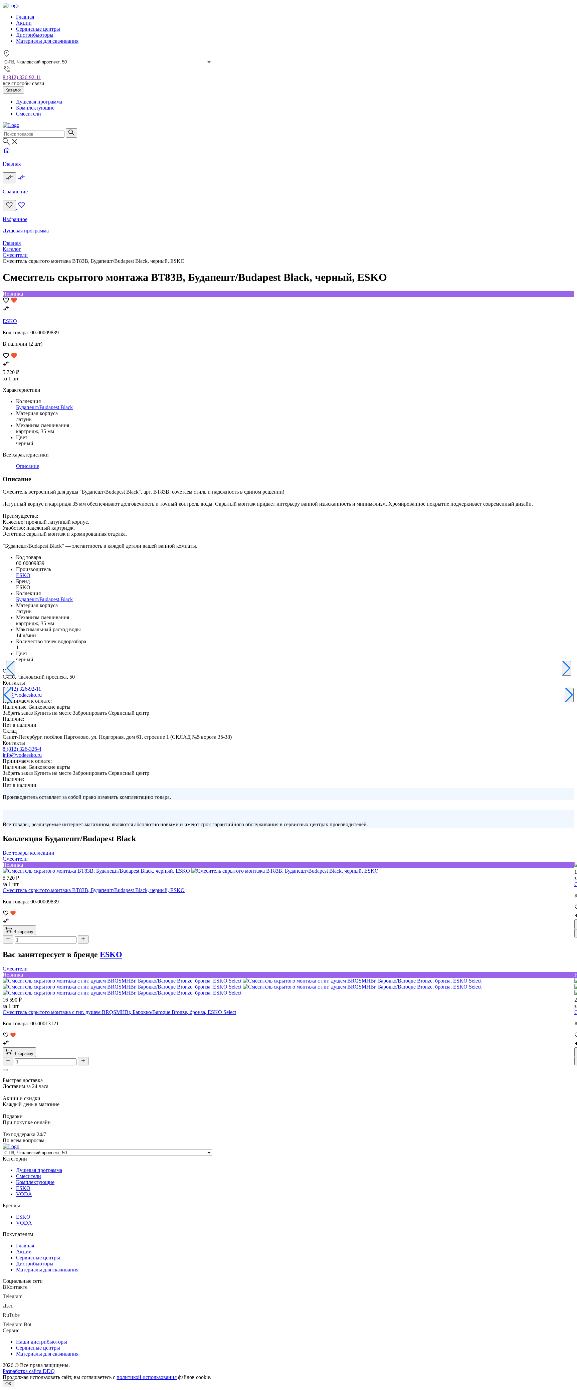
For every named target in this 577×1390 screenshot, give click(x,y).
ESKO (10, 321)
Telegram (12, 1296)
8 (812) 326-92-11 (22, 77)
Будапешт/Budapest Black (44, 407)
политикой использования (147, 1377)
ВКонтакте (15, 1287)
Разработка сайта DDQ (29, 1371)
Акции (24, 23)
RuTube (11, 1315)
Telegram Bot (17, 1324)
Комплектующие (35, 108)
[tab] (27, 466)
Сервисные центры (38, 29)
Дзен (8, 1306)
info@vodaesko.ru (22, 695)
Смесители (28, 114)
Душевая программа (39, 102)
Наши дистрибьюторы (41, 1342)
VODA (24, 1194)
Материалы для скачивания (47, 41)
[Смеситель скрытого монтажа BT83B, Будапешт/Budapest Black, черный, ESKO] (191, 871)
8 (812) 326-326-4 (22, 749)
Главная (25, 17)
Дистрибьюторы (34, 35)
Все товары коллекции (28, 853)
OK (8, 1383)
